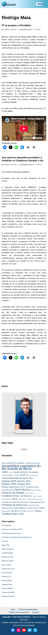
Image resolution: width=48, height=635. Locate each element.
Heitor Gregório (8, 549)
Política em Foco (8, 569)
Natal (14, 499)
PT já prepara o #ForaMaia (16, 25)
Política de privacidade (28, 609)
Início (13, 609)
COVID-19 (24, 475)
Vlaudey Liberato (8, 596)
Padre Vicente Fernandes (35, 499)
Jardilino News (7, 553)
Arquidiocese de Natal (32, 463)
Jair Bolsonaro (26, 496)
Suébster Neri (7, 584)
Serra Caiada (6, 511)
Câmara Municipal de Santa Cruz (17, 478)
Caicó (10, 472)
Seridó (42, 508)
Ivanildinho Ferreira (10, 496)
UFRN (21, 514)
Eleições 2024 (23, 484)
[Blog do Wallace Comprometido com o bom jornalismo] (9, 4)
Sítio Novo (30, 511)
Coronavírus (33, 472)
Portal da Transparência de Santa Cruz (17, 537)
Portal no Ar (6, 577)
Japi (34, 496)
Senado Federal (32, 508)
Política (38, 29)
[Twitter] (29, 630)
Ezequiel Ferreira (32, 487)
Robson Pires (7, 581)
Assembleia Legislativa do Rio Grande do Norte (21, 467)
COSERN (16, 475)
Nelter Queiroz (22, 499)
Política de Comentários (19, 612)
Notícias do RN (7, 561)
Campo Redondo (20, 472)
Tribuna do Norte (8, 592)
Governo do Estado (13, 492)
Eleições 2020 (23, 481)
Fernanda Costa (8, 490)
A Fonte (5, 541)
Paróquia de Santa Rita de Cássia (15, 502)
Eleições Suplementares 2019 (13, 487)
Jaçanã (39, 496)
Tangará (38, 511)
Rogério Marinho (20, 508)
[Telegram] (35, 630)
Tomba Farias (9, 513)
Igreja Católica (29, 493)
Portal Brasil (6, 525)
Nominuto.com (7, 557)
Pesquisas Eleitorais (37, 502)
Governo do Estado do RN (12, 529)
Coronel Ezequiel (7, 475)
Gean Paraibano (36, 490)
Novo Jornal (6, 565)
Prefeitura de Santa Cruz (14, 505)
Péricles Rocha (33, 505)
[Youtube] (24, 630)
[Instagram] (18, 630)
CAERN (5, 472)
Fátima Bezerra (22, 489)
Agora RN (5, 545)
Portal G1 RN (7, 573)
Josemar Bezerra (6, 499)
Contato (35, 612)
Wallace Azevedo (10, 29)
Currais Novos (33, 475)
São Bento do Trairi (18, 511)
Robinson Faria (7, 508)
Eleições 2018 (9, 481)
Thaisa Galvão (7, 588)
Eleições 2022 (9, 484)
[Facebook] (13, 630)
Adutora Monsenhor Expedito (13, 463)
